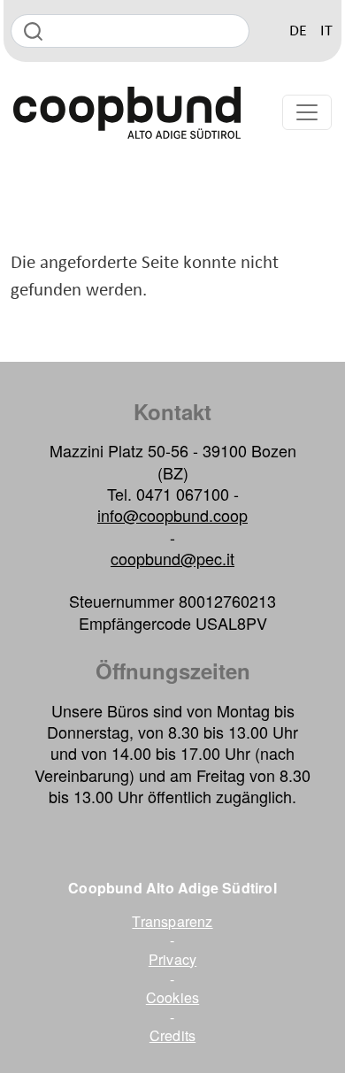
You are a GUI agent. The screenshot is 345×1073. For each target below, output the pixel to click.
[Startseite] (127, 112)
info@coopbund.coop (172, 514)
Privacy (172, 960)
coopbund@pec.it (172, 558)
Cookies (172, 998)
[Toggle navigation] (307, 112)
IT (326, 31)
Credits (173, 1036)
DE (298, 31)
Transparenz (172, 921)
